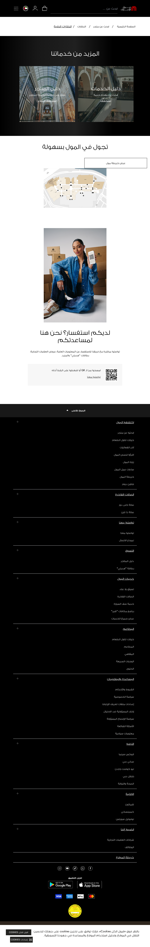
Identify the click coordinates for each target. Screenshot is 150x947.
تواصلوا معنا (94, 377)
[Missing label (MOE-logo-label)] (128, 8)
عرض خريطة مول (115, 163)
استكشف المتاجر (47, 100)
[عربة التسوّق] (45, 10)
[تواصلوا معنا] (111, 374)
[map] (75, 190)
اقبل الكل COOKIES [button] (18, 932)
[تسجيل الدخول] (35, 8)
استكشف (105, 100)
